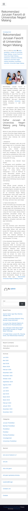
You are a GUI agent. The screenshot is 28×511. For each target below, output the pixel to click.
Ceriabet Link (7, 488)
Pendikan (5, 432)
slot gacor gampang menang (11, 475)
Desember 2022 (7, 409)
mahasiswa (7, 57)
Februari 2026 (7, 369)
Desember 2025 (7, 372)
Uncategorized (7, 32)
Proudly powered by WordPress (12, 507)
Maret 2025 (6, 397)
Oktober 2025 (7, 378)
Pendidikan (6, 429)
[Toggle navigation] (3, 4)
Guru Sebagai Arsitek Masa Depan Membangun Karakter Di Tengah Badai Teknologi (13, 329)
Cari (4, 301)
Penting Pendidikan (8, 435)
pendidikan (12, 61)
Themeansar (16, 508)
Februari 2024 (7, 403)
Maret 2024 (6, 400)
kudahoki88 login (8, 482)
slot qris (5, 461)
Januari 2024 (7, 406)
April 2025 (6, 394)
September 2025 (8, 381)
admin (15, 50)
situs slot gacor (7, 468)
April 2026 (6, 363)
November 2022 (7, 412)
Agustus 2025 (7, 384)
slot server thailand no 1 (10, 455)
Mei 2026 (6, 360)
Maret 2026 (6, 366)
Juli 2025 (5, 388)
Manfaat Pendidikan (9, 426)
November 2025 (7, 375)
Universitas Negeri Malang (17, 63)
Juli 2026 (5, 357)
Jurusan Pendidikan (9, 423)
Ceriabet (5, 495)
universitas (18, 101)
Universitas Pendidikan (10, 441)
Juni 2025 (6, 391)
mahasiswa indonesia (16, 57)
